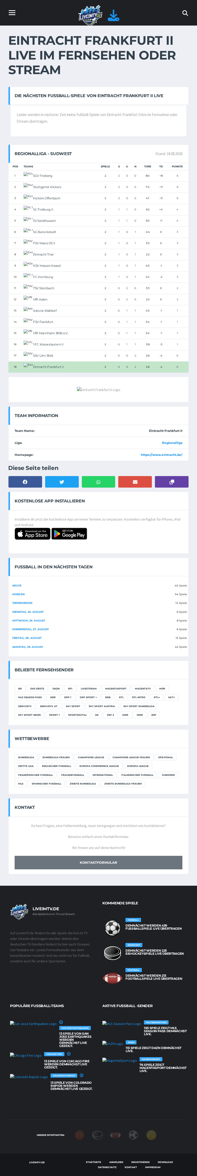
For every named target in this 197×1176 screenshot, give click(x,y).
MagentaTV (143, 688)
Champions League (91, 757)
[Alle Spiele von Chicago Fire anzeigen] (26, 1055)
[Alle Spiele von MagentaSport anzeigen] (119, 1060)
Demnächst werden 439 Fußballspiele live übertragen (153, 927)
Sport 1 (54, 714)
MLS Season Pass (30, 697)
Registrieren (140, 1162)
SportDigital (77, 714)
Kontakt (131, 1167)
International (103, 775)
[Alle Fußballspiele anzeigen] (112, 928)
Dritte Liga (26, 766)
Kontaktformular (98, 862)
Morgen (18, 594)
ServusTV (25, 706)
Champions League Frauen (131, 757)
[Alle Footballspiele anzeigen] (112, 978)
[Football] (115, 1135)
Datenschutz (107, 1167)
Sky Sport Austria (102, 706)
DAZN (56, 688)
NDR (53, 697)
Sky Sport (73, 706)
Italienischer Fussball (137, 775)
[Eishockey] (97, 1135)
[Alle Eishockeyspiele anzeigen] (112, 953)
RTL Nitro (138, 697)
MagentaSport (115, 688)
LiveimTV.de (36, 1162)
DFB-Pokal (165, 757)
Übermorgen (22, 603)
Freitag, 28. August (27, 638)
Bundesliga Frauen (56, 757)
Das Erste (37, 688)
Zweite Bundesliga (83, 783)
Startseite (93, 1162)
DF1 (70, 688)
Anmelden (116, 1162)
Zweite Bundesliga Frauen (123, 783)
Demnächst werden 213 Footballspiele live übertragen (153, 977)
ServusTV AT (48, 706)
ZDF (153, 714)
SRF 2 (110, 714)
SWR (125, 714)
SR (96, 714)
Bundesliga (26, 757)
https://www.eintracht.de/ (161, 455)
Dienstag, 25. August (28, 612)
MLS (20, 783)
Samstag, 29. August (27, 647)
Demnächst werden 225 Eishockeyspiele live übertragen (154, 952)
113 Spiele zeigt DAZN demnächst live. (153, 1049)
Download (165, 1162)
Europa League (138, 766)
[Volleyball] (151, 1135)
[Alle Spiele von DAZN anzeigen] (112, 1043)
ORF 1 (67, 697)
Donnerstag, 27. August (30, 629)
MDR (162, 688)
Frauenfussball (72, 775)
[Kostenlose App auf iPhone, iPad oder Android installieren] (113, 18)
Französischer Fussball (35, 775)
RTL (121, 697)
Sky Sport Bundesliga (138, 706)
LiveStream (89, 688)
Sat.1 (171, 697)
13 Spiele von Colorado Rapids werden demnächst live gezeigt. (72, 1086)
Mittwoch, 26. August (28, 620)
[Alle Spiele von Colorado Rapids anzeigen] (29, 1077)
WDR (140, 714)
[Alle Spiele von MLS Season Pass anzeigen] (121, 1023)
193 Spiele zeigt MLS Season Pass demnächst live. (165, 1031)
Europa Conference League (99, 766)
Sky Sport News (29, 714)
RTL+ (157, 697)
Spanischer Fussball (46, 783)
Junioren (168, 775)
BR (20, 688)
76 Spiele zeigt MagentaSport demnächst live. (163, 1068)
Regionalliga (172, 443)
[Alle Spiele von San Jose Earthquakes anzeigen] (33, 1023)
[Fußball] (133, 1135)
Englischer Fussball (56, 766)
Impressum (153, 1167)
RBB (108, 697)
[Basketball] (79, 1135)
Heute (17, 585)
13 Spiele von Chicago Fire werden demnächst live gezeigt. (67, 1064)
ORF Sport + (88, 697)
